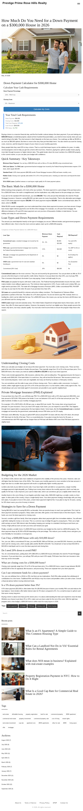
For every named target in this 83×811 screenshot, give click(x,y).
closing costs (41, 606)
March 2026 (6, 762)
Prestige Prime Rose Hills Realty (25, 3)
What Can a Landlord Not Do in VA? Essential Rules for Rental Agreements (52, 647)
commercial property (57, 714)
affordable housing (17, 714)
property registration (31, 714)
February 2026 (7, 766)
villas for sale (56, 723)
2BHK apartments (44, 723)
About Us (18, 803)
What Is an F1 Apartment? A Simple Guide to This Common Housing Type (51, 632)
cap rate (21, 723)
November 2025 (7, 780)
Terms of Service (30, 803)
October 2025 (7, 784)
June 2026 (6, 749)
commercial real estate (9, 718)
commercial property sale (41, 718)
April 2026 (5, 758)
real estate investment (9, 723)
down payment (12, 606)
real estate (6, 714)
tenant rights (66, 718)
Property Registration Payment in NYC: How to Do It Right (52, 677)
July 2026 (5, 744)
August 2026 (6, 740)
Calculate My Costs (41, 109)
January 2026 (6, 771)
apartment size (31, 723)
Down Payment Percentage (12, 91)
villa (4, 727)
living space (73, 723)
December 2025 (7, 775)
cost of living (55, 718)
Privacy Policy (44, 803)
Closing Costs (8, 99)
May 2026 (6, 753)
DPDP (55, 803)
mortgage (23, 606)
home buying (52, 606)
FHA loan (31, 606)
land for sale (44, 714)
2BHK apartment (71, 714)
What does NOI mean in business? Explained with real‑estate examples (51, 662)
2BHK (65, 723)
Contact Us (64, 803)
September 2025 (7, 789)
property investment (25, 718)
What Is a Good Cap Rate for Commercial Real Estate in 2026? (52, 692)
